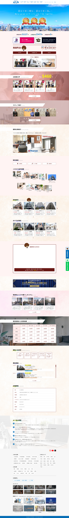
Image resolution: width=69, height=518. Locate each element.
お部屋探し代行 (34, 52)
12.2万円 (52, 338)
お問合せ (49, 52)
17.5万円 (52, 341)
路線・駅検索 (24, 480)
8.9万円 (31, 334)
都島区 (45, 458)
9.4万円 (38, 334)
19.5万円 (52, 331)
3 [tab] (35, 93)
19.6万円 (52, 328)
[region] (34, 371)
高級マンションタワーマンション (52, 181)
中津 (25, 471)
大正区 (48, 463)
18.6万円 (45, 328)
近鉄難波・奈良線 (29, 463)
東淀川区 (52, 458)
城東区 (54, 461)
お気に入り (29, 487)
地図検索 (50, 163)
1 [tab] (33, 93)
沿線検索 (20, 163)
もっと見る (34, 96)
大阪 (29, 468)
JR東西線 (15, 458)
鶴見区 (41, 463)
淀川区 (41, 461)
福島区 (41, 456)
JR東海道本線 (27, 458)
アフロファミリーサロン (18, 511)
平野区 (41, 466)
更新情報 (40, 491)
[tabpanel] (18, 86)
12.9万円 (45, 334)
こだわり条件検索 (17, 480)
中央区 (41, 458)
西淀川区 (48, 458)
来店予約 (19, 52)
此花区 (45, 463)
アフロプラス (40, 504)
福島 (14, 468)
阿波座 (25, 468)
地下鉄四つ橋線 (33, 458)
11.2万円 (45, 338)
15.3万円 (38, 328)
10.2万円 (30, 341)
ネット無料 (39, 191)
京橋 (26, 473)
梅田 (28, 471)
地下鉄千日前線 (34, 456)
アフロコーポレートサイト (18, 504)
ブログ (18, 491)
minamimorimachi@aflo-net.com (24, 399)
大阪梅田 (15, 471)
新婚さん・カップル (26, 178)
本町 (14, 473)
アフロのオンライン (51, 487)
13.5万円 (38, 341)
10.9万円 (30, 328)
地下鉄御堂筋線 (22, 456)
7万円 (24, 331)
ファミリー (34, 179)
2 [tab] (34, 93)
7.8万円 (31, 338)
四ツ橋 (22, 468)
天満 (32, 468)
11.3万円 (30, 331)
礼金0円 (30, 190)
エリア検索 (35, 163)
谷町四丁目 (22, 473)
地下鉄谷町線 (28, 456)
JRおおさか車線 (20, 458)
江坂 (29, 473)
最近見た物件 (29, 491)
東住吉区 (45, 464)
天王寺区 (48, 456)
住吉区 (41, 464)
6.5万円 (23, 334)
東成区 (45, 461)
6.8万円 (23, 328)
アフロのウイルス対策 (51, 511)
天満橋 (31, 471)
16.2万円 (38, 331)
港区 (51, 463)
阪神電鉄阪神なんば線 (17, 463)
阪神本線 (23, 463)
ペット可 (21, 189)
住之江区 (52, 464)
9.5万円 (38, 338)
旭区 (51, 461)
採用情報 (40, 512)
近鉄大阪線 (35, 463)
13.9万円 (52, 334)
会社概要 (51, 491)
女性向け (43, 180)
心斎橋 (35, 471)
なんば (18, 473)
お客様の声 (40, 487)
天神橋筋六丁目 (20, 471)
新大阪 (33, 473)
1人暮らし (17, 177)
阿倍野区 (54, 463)
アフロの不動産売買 (51, 504)
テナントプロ (29, 511)
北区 (54, 456)
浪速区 (52, 456)
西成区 (48, 464)
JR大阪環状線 (16, 456)
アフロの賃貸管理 (29, 504)
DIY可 (48, 191)
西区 (44, 456)
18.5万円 (45, 331)
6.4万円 (23, 338)
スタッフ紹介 (18, 487)
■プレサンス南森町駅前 (28, 365)
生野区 (48, 461)
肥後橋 (18, 468)
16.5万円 (45, 341)
